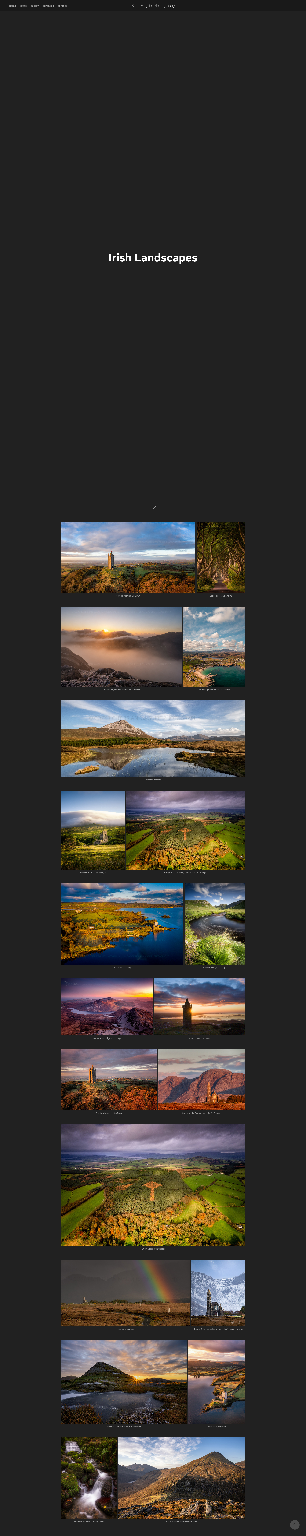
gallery (35, 5)
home (12, 5)
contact (62, 5)
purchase (48, 5)
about (23, 5)
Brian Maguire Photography (153, 5)
